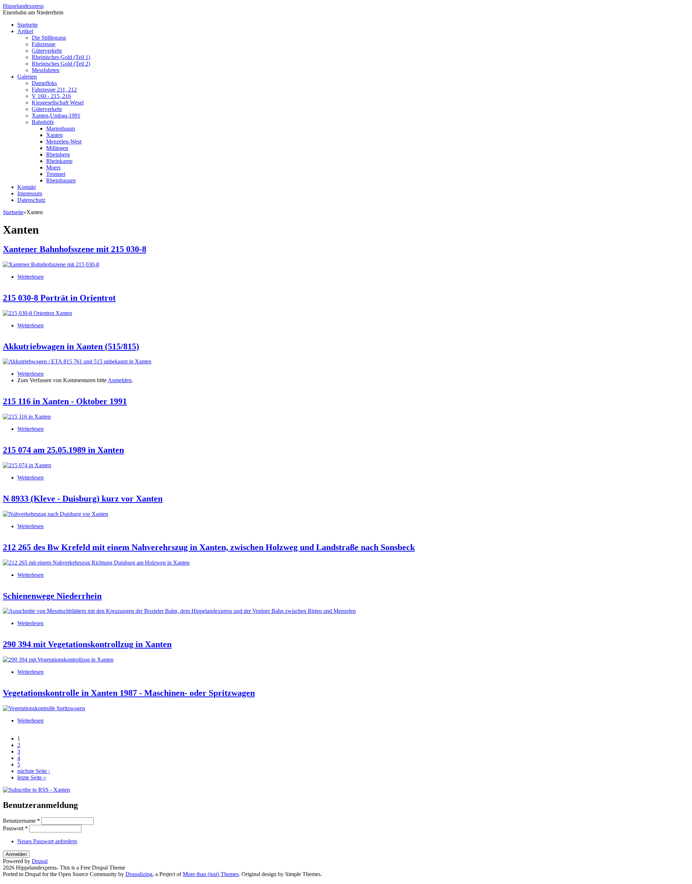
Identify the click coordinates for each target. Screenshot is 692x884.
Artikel (25, 31)
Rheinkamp (59, 161)
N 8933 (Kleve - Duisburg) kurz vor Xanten (83, 498)
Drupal (40, 861)
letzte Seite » (31, 777)
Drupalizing (138, 874)
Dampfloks (44, 83)
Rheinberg (58, 154)
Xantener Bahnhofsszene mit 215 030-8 (74, 249)
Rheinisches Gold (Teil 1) (61, 57)
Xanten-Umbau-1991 (56, 115)
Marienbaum (60, 128)
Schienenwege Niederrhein (52, 596)
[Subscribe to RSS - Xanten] (36, 790)
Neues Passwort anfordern (47, 841)
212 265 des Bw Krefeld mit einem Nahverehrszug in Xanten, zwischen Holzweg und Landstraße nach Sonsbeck (209, 547)
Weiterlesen (30, 277)
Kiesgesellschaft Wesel (58, 103)
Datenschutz (31, 200)
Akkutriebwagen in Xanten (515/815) (71, 346)
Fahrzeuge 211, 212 (54, 90)
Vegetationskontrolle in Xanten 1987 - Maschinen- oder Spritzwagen (129, 693)
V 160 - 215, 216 (51, 96)
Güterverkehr (47, 51)
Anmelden (120, 380)
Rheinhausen (61, 180)
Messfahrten (45, 70)
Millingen (57, 148)
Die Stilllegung (49, 38)
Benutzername (21, 821)
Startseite (27, 25)
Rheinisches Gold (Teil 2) (61, 64)
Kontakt (26, 187)
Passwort (15, 828)
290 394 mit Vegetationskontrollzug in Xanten (87, 644)
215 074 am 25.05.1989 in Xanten (63, 450)
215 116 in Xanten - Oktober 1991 (65, 401)
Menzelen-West (63, 141)
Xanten (54, 135)
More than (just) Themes (211, 874)
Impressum (29, 193)
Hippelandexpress (23, 6)
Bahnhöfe (43, 122)
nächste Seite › (33, 771)
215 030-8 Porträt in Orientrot (59, 297)
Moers (53, 167)
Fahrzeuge (44, 44)
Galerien (27, 77)
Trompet (55, 174)
